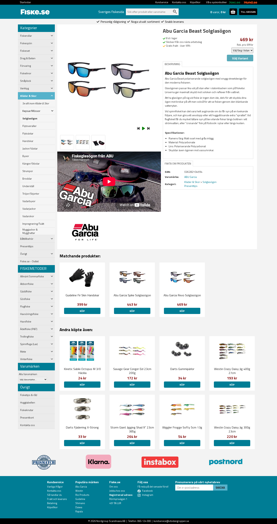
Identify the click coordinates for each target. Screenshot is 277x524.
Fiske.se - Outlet (29, 261)
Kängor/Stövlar (31, 163)
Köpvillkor (195, 2)
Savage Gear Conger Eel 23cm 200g (132, 371)
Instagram (147, 495)
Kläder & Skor (192, 182)
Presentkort (27, 417)
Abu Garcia (81, 486)
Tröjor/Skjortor (30, 193)
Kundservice (161, 2)
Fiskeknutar (26, 410)
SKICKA (220, 487)
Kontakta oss (179, 2)
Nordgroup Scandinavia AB (110, 521)
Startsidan (25, 2)
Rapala (79, 511)
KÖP (82, 311)
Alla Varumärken (28, 374)
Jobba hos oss (117, 491)
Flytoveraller (29, 126)
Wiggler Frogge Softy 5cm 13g (182, 427)
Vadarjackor (29, 208)
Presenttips (26, 246)
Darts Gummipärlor (182, 369)
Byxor (25, 156)
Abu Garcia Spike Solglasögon (132, 295)
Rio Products (82, 495)
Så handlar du (54, 495)
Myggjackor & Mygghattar (30, 231)
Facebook (147, 491)
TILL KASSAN (248, 12)
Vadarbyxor (28, 201)
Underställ (28, 186)
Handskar (27, 141)
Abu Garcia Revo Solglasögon (182, 295)
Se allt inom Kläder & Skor (35, 103)
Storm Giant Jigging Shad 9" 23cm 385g (132, 429)
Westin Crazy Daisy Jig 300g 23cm (232, 429)
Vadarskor (28, 216)
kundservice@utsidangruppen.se (171, 521)
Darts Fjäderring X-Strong (82, 427)
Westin (79, 491)
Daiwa (78, 507)
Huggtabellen (27, 402)
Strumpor (27, 171)
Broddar (27, 178)
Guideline (80, 499)
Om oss (113, 486)
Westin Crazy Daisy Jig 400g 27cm (232, 371)
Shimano (80, 503)
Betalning (52, 503)
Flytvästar (27, 133)
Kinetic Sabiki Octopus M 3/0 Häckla (82, 371)
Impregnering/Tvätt (33, 223)
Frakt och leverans (57, 499)
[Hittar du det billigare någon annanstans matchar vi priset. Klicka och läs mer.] (44, 460)
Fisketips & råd (28, 395)
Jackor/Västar (30, 148)
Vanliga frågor (55, 486)
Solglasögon (29, 118)
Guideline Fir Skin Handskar (82, 295)
